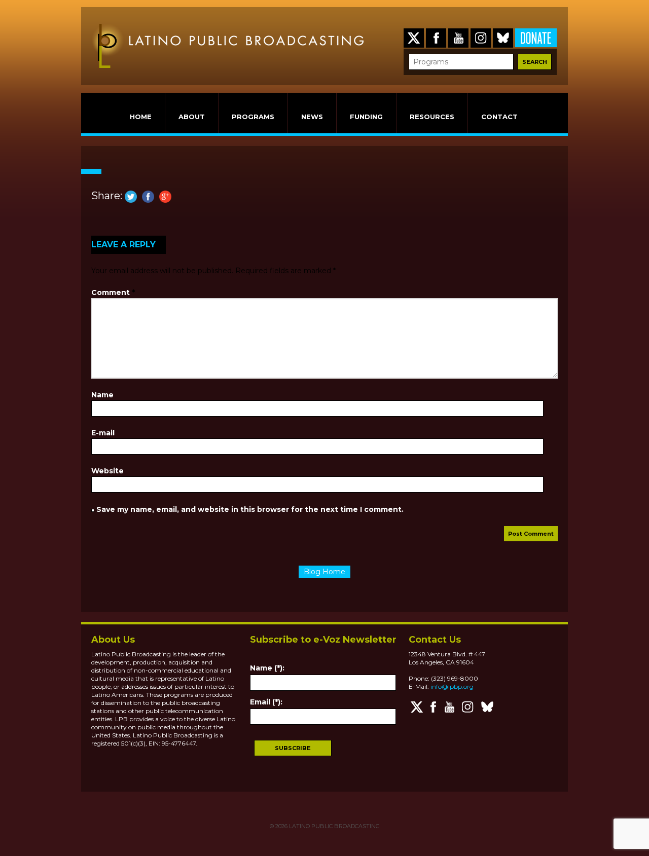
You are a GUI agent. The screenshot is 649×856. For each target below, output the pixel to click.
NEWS (312, 117)
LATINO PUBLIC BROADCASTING (333, 826)
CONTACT (499, 117)
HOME (141, 117)
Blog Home (324, 571)
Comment (113, 292)
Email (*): (266, 701)
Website (107, 470)
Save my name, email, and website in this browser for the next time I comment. (250, 509)
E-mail (103, 432)
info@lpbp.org (452, 686)
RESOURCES (432, 117)
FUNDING (366, 117)
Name (102, 394)
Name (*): (267, 668)
